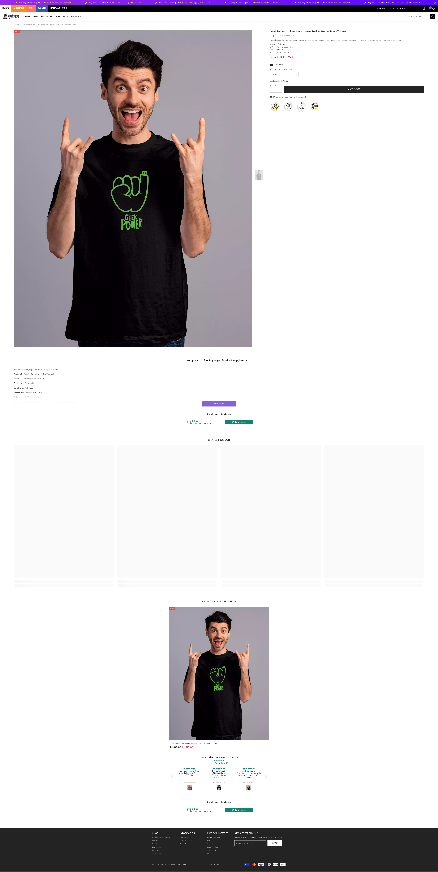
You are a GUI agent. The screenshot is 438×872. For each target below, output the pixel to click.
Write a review (239, 422)
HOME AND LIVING (58, 8)
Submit (274, 843)
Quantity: (274, 85)
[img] (219, 760)
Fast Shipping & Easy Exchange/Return (225, 361)
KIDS (31, 8)
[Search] (419, 16)
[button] (172, 776)
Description (191, 361)
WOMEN (42, 8)
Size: (281, 70)
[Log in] (424, 8)
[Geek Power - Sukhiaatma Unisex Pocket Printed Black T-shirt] (219, 673)
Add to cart (354, 89)
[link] (64, 581)
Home (16, 25)
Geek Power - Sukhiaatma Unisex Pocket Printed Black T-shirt (193, 743)
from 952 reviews (217, 763)
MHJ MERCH (19, 8)
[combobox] (417, 16)
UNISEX (5, 8)
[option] (133, 188)
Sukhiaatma (283, 44)
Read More (219, 404)
